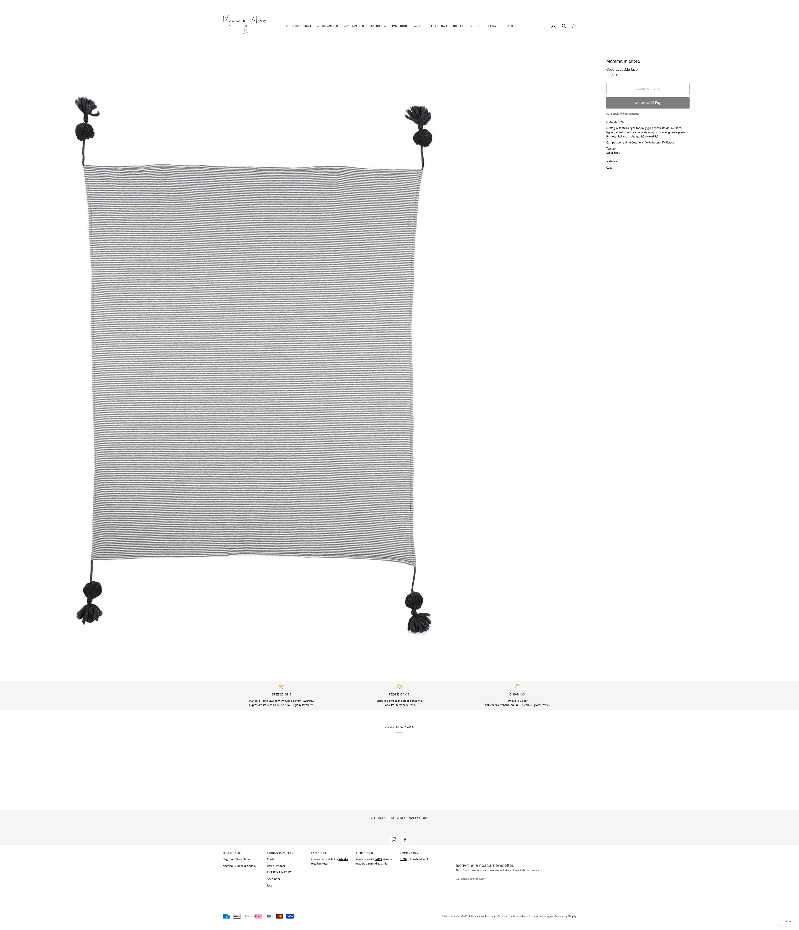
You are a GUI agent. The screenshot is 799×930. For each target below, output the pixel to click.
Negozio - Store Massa (236, 859)
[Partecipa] (785, 878)
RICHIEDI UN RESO (279, 872)
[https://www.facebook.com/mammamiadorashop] (405, 840)
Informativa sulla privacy (482, 916)
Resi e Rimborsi (276, 865)
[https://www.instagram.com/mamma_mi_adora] (394, 840)
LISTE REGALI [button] (318, 853)
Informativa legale (543, 916)
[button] (298, 26)
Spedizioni (273, 879)
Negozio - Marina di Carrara (239, 865)
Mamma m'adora (453, 916)
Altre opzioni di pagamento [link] (623, 113)
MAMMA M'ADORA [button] (409, 853)
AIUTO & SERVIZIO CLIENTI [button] (281, 853)
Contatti (272, 859)
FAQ (269, 885)
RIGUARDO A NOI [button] (232, 853)
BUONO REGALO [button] (364, 853)
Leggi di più (613, 152)
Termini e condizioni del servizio (514, 916)
